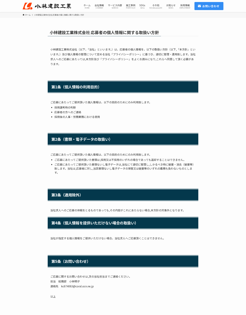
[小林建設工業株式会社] (47, 6)
